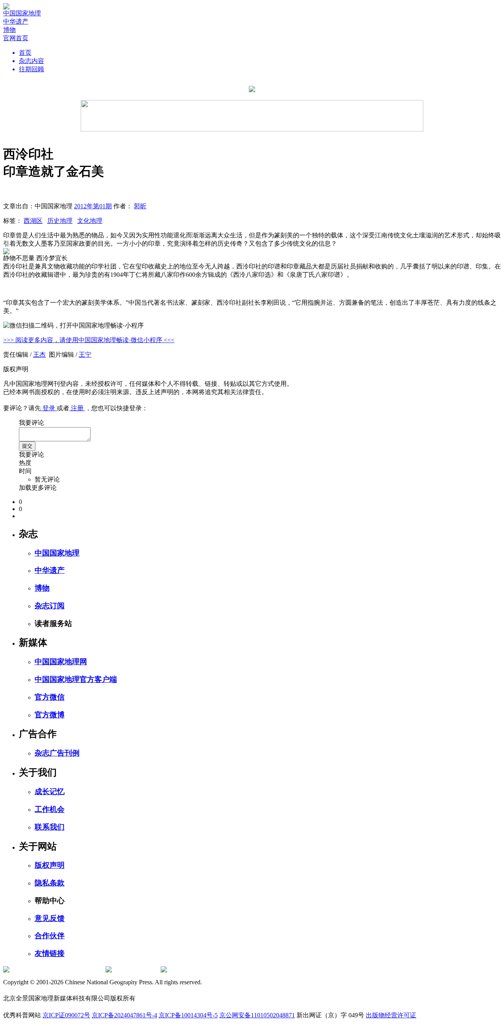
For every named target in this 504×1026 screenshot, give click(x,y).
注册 (77, 408)
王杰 (39, 354)
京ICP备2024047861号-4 (124, 1015)
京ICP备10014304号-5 (188, 1015)
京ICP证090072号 (66, 1015)
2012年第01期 (93, 206)
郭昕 (140, 206)
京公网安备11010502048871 (257, 1015)
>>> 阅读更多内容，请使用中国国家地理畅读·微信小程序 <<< (88, 340)
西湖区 (33, 220)
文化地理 (89, 220)
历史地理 (59, 220)
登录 (49, 408)
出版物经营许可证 (391, 1015)
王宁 (85, 354)
